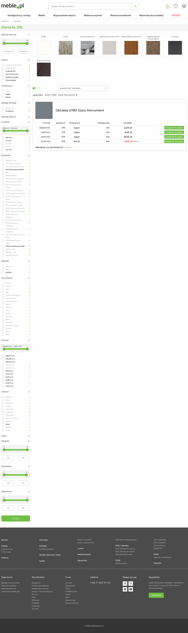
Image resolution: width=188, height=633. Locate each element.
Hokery (5, 558)
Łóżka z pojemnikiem (86, 543)
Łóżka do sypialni (84, 540)
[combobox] (83, 88)
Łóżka (42, 561)
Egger (18, 94)
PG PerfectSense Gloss (18, 166)
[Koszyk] (184, 6)
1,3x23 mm (18, 365)
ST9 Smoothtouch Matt (18, 246)
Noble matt (18, 249)
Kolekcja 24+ (18, 68)
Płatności (35, 600)
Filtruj (15, 518)
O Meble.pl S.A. (71, 591)
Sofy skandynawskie (123, 554)
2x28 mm (18, 380)
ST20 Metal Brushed (18, 202)
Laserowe (18, 108)
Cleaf (18, 91)
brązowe (18, 403)
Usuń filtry (38, 95)
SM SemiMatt (18, 176)
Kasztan (18, 307)
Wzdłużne (18, 111)
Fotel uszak (6, 552)
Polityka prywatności (40, 586)
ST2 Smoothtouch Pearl (18, 197)
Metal (18, 319)
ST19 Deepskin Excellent (18, 193)
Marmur (18, 316)
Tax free (35, 609)
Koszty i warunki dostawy (42, 591)
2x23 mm (18, 377)
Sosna (18, 331)
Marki (67, 597)
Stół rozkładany (160, 540)
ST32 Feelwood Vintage (18, 211)
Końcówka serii (18, 74)
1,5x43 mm (18, 368)
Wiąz (18, 334)
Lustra (80, 548)
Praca (67, 589)
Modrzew (18, 322)
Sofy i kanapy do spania (125, 551)
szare (18, 424)
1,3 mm (18, 144)
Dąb (18, 292)
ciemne (18, 266)
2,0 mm (18, 150)
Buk (18, 289)
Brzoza (18, 286)
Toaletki (157, 563)
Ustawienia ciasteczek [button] (10, 591)
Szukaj (135, 6)
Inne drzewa (18, 298)
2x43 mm (18, 383)
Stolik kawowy (160, 545)
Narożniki (82, 560)
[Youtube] (131, 589)
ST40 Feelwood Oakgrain (18, 230)
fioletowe (18, 412)
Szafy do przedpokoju (162, 557)
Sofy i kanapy (122, 545)
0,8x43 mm (18, 362)
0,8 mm (18, 138)
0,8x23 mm (18, 356)
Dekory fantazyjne (18, 295)
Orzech (18, 328)
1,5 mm (18, 147)
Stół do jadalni (121, 563)
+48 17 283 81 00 (100, 582)
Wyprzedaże (18, 80)
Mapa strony (70, 600)
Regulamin (36, 583)
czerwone (18, 409)
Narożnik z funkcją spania (125, 540)
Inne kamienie (18, 301)
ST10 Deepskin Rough (18, 179)
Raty (34, 597)
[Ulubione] (176, 6)
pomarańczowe (18, 418)
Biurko (4, 540)
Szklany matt (18, 252)
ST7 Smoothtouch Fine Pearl (18, 236)
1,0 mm (18, 141)
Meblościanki (84, 554)
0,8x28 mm (18, 359)
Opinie (68, 594)
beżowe (18, 397)
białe (18, 400)
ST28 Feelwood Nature (18, 208)
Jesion (18, 304)
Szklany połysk (18, 255)
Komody (43, 540)
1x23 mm (18, 371)
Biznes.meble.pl (71, 603)
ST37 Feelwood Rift (18, 220)
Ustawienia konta (8, 589)
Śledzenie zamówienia (10, 583)
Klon (18, 310)
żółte (18, 430)
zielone (18, 427)
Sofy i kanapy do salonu (125, 549)
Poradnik (35, 603)
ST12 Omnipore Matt (18, 182)
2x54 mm (18, 386)
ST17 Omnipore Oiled (18, 190)
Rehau (18, 97)
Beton (18, 283)
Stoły (117, 560)
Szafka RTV (158, 548)
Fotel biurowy (7, 549)
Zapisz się (156, 595)
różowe (18, 421)
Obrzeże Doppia (18, 325)
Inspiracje (36, 606)
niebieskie (18, 415)
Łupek (18, 313)
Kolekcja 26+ (18, 71)
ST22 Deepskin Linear (18, 205)
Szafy (156, 554)
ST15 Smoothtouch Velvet (18, 186)
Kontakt (68, 583)
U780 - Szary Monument (60, 95)
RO (18, 173)
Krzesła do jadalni (46, 549)
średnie (18, 272)
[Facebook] (125, 583)
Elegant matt (18, 160)
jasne (18, 269)
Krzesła (42, 546)
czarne (18, 406)
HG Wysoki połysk (18, 163)
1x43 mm (18, 374)
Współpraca (70, 586)
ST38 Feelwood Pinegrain (18, 224)
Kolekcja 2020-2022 (18, 65)
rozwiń (67, 147)
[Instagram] (131, 583)
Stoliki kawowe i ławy (50, 555)
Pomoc (35, 594)
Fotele (4, 546)
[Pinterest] (125, 589)
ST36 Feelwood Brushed (18, 215)
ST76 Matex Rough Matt (18, 241)
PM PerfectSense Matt (18, 170)
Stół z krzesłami (160, 543)
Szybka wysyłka (18, 77)
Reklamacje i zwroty (40, 589)
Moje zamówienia (8, 586)
